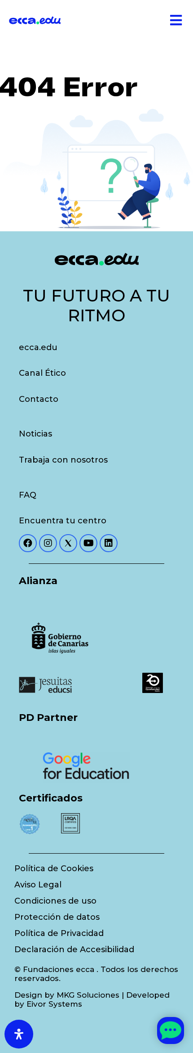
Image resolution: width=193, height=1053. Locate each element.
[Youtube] (88, 543)
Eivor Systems (54, 1003)
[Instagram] (48, 543)
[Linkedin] (109, 543)
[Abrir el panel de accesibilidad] (18, 1034)
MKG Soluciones (88, 994)
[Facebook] (28, 543)
